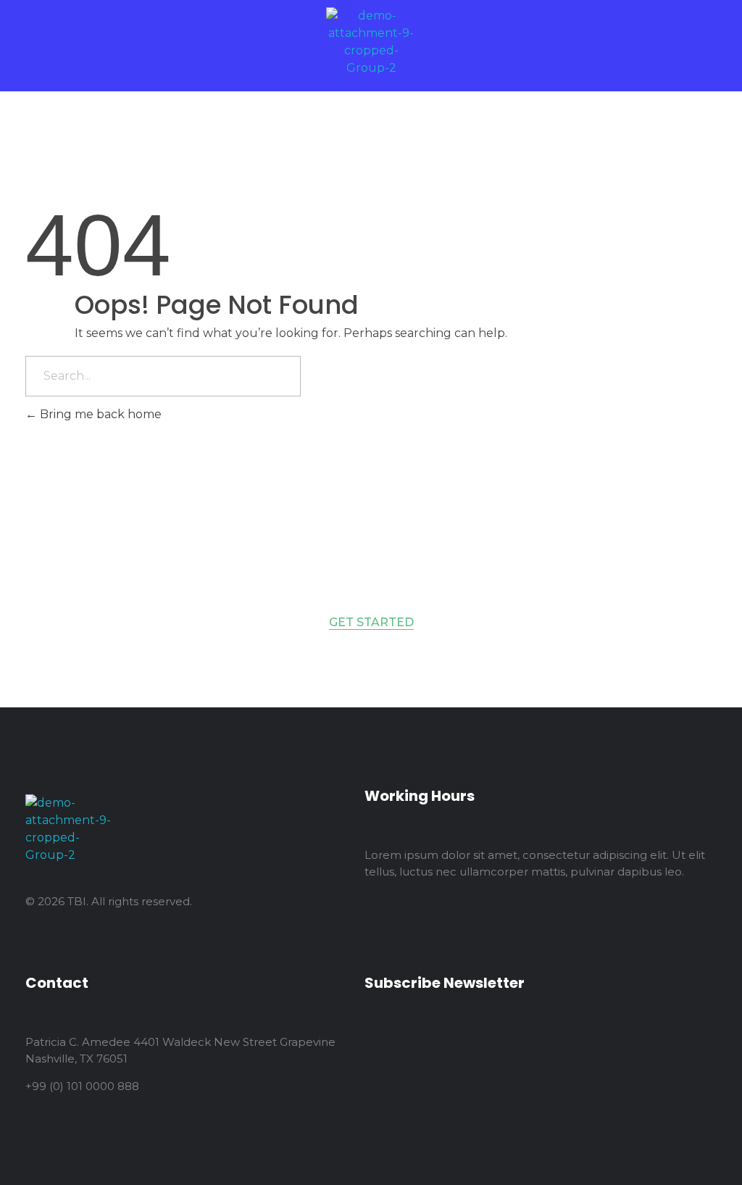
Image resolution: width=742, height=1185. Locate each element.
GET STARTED (371, 622)
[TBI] (371, 42)
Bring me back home (99, 414)
